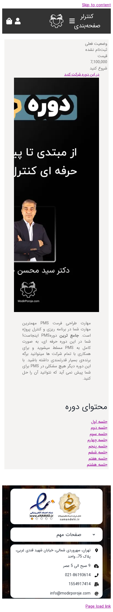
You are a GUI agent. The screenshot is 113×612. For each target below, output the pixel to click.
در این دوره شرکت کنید (81, 74)
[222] (56, 493)
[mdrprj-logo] (56, 16)
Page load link (98, 606)
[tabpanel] (56, 257)
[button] (56, 535)
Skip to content (96, 5)
